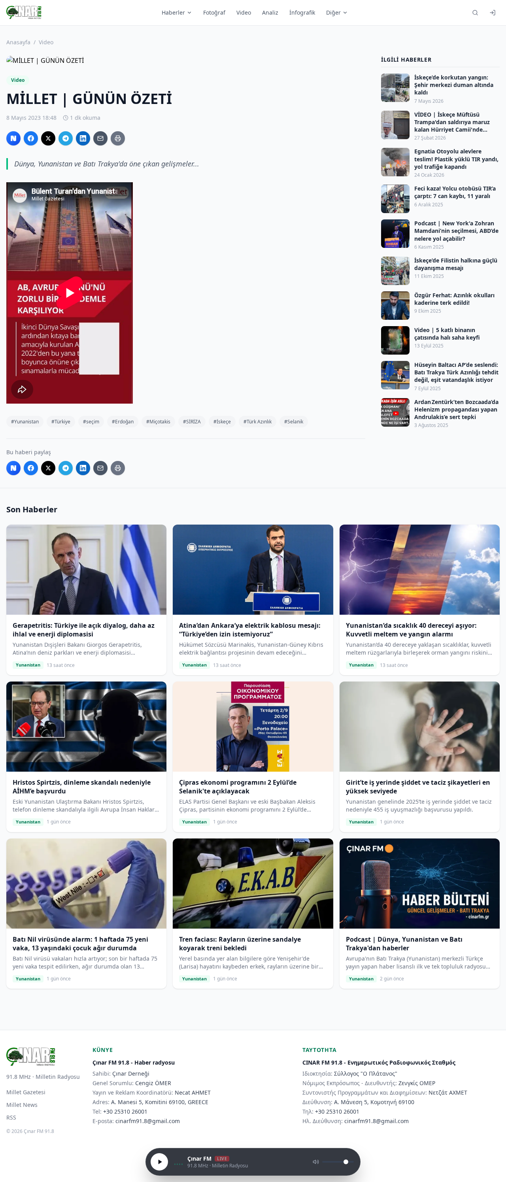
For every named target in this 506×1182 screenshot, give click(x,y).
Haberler (173, 12)
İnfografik (302, 12)
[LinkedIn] (83, 138)
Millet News (22, 1104)
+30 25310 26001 (125, 1111)
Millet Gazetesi (25, 1092)
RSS (11, 1117)
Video (243, 12)
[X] (48, 138)
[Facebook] (31, 138)
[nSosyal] (13, 138)
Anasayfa (18, 42)
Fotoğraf (214, 12)
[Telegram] (66, 138)
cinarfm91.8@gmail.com (147, 1121)
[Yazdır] (118, 138)
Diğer (333, 12)
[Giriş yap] (492, 13)
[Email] (100, 138)
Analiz (270, 12)
